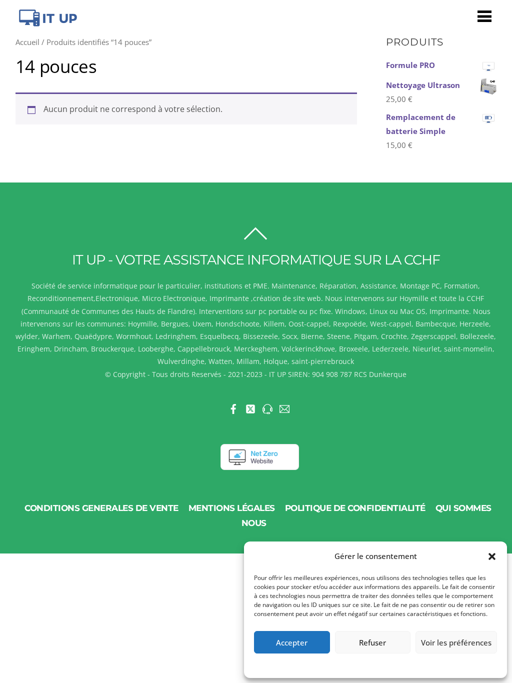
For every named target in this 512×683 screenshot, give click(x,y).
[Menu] (485, 15)
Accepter (292, 643)
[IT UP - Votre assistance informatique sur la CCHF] (47, 22)
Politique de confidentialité (355, 508)
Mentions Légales (231, 508)
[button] (492, 557)
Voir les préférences (456, 643)
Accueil (28, 42)
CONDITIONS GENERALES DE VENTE (101, 508)
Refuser (372, 643)
